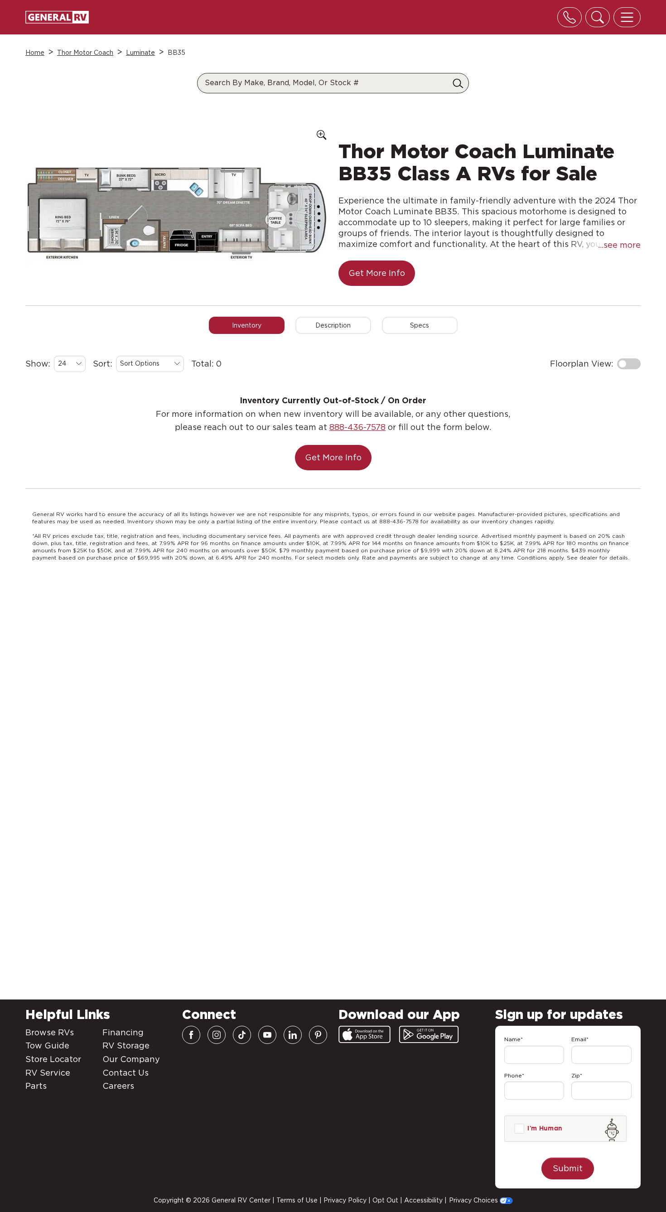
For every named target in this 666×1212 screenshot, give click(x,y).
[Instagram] (217, 1035)
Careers (118, 1086)
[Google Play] (429, 1034)
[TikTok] (242, 1035)
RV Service (47, 1072)
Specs (419, 325)
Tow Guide (47, 1045)
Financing (123, 1032)
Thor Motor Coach (85, 52)
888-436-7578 (357, 427)
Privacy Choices (474, 1200)
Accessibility (423, 1200)
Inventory (246, 325)
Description (333, 325)
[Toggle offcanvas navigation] (627, 17)
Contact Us (125, 1072)
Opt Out (385, 1200)
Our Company (131, 1059)
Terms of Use (297, 1200)
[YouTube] (267, 1035)
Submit (568, 1168)
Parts (36, 1086)
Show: (37, 363)
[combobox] (69, 364)
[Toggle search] (597, 17)
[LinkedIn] (293, 1035)
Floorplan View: (581, 363)
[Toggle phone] (569, 17)
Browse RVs (49, 1032)
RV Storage (126, 1045)
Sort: (102, 363)
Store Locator (53, 1059)
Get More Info (376, 273)
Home (34, 52)
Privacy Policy (345, 1200)
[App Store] (364, 1034)
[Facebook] (191, 1035)
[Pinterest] (318, 1035)
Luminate (140, 52)
